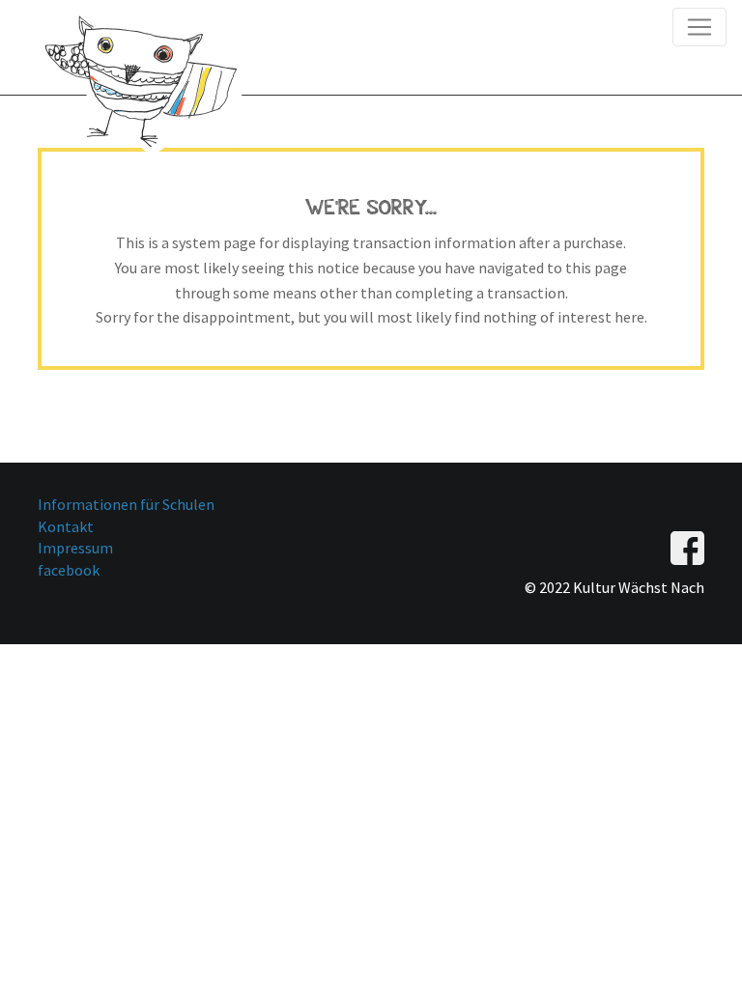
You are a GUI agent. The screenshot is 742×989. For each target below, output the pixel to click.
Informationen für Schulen (126, 504)
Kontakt (66, 526)
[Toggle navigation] (699, 27)
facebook (69, 569)
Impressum (75, 547)
